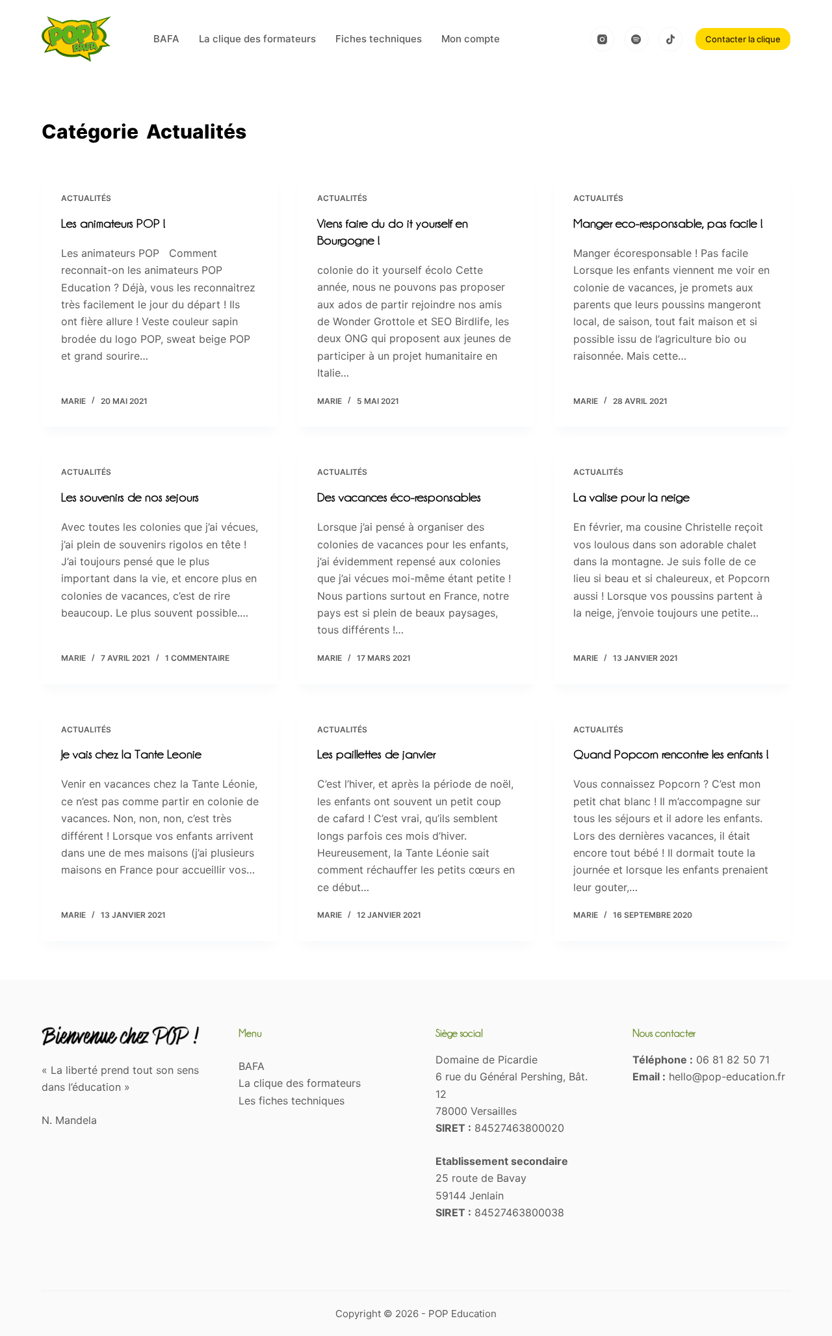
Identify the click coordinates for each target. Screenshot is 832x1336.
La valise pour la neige (631, 496)
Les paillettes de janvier (376, 753)
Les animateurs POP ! (113, 223)
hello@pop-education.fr (727, 1076)
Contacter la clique (743, 39)
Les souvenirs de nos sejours (130, 496)
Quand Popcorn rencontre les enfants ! (670, 753)
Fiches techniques (378, 39)
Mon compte (470, 39)
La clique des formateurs (257, 39)
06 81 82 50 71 (733, 1059)
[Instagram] (602, 39)
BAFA (166, 39)
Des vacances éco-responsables (399, 496)
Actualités (86, 198)
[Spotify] (636, 39)
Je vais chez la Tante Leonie (131, 753)
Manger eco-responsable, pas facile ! (667, 223)
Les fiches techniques (291, 1100)
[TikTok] (670, 39)
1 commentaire (197, 658)
